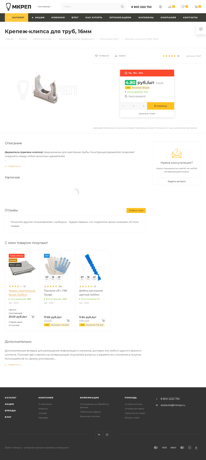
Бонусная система (90, 416)
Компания (45, 397)
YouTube (107, 434)
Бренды (10, 410)
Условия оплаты (133, 404)
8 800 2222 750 (141, 7)
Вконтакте (98, 434)
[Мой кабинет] (160, 7)
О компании (45, 404)
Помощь (131, 397)
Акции (9, 404)
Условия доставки (134, 408)
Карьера (43, 417)
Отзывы (42, 413)
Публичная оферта (90, 412)
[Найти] (122, 6)
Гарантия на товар (135, 413)
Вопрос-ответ (132, 417)
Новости (43, 408)
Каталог (11, 397)
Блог (8, 417)
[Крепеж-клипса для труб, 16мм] (46, 89)
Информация (89, 397)
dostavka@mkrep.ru (173, 405)
